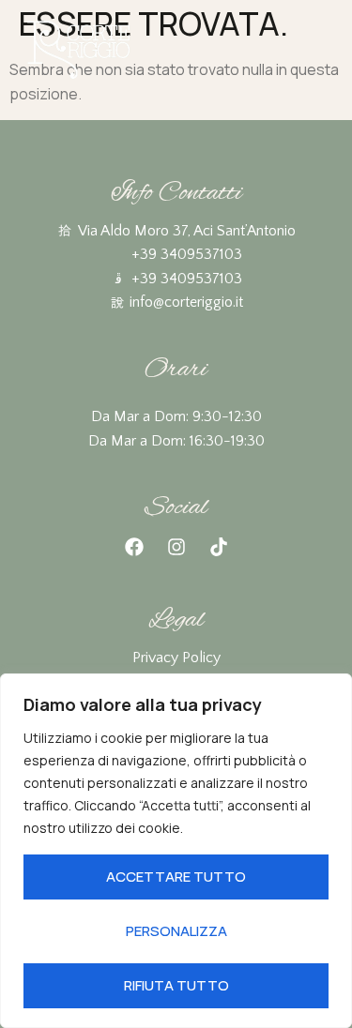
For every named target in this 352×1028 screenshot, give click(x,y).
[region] (176, 850)
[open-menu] (322, 52)
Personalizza (176, 931)
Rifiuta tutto (176, 985)
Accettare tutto (176, 876)
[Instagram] (176, 547)
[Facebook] (134, 547)
